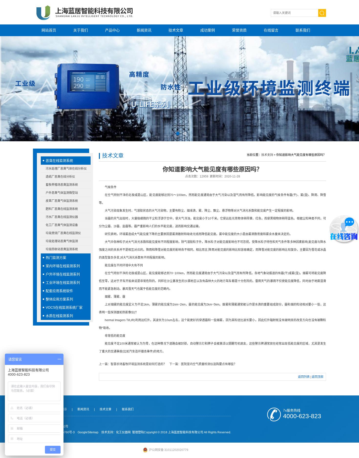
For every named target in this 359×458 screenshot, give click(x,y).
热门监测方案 (56, 258)
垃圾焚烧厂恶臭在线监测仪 (63, 233)
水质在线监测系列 (59, 316)
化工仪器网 (123, 432)
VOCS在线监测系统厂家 (64, 307)
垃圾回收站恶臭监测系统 (62, 249)
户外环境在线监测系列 (63, 274)
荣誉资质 (239, 30)
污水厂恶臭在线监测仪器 (62, 217)
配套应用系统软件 (59, 291)
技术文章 (176, 30)
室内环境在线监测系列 (63, 266)
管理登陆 (138, 432)
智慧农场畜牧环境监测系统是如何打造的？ (138, 364)
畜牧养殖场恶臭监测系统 (62, 184)
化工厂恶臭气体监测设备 (62, 225)
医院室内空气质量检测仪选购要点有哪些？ (209, 364)
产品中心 (112, 30)
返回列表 (304, 377)
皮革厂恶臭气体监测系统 (62, 201)
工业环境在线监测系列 (63, 282)
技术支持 (267, 155)
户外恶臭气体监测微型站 (62, 193)
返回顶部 (317, 377)
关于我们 (80, 30)
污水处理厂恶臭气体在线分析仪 (66, 168)
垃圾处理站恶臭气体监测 (62, 241)
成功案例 (207, 30)
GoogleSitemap (88, 432)
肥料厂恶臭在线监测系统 (62, 209)
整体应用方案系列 (59, 299)
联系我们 (303, 30)
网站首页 (49, 30)
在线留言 (271, 30)
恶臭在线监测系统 (59, 161)
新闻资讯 (144, 30)
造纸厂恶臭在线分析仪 (60, 176)
